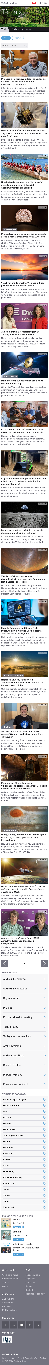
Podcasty (6, 1306)
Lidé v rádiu (31, 1282)
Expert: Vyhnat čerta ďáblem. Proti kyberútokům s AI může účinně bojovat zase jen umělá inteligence (21, 631)
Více (29, 29)
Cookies (5, 1358)
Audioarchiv (7, 1302)
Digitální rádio (11, 998)
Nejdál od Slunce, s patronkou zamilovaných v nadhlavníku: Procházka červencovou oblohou (22, 682)
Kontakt (29, 1290)
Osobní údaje (17, 1358)
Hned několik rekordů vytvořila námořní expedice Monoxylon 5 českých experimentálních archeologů (21, 185)
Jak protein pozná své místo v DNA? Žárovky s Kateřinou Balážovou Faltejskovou (20, 941)
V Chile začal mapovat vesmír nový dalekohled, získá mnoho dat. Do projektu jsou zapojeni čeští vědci (23, 579)
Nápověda (30, 1279)
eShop (5, 1286)
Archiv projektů (12, 1045)
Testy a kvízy (10, 1026)
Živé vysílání (8, 1299)
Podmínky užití (31, 1358)
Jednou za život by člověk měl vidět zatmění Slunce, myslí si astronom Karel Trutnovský (22, 734)
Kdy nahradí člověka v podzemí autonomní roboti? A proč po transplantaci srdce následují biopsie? (23, 481)
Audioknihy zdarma (14, 979)
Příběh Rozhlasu (12, 1074)
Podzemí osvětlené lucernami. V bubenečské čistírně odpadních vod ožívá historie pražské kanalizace (24, 786)
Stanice (5, 1282)
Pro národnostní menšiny (17, 1017)
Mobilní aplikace (9, 1310)
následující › (44, 963)
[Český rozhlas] (9, 3)
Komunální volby (10, 1279)
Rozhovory (17, 29)
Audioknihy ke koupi (15, 988)
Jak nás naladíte (33, 1275)
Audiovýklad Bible (13, 1055)
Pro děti (7, 1007)
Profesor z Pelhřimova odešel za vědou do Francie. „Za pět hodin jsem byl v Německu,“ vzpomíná (23, 82)
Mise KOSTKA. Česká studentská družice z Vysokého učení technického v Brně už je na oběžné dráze (24, 133)
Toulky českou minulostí (17, 1036)
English (43, 1358)
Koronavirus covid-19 (15, 1084)
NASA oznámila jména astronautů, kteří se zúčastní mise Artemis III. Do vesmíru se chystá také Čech (23, 889)
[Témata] (24, 16)
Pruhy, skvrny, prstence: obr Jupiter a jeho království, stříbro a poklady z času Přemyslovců (23, 837)
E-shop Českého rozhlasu (17, 1216)
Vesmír (18, 38)
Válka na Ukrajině (10, 1275)
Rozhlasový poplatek (35, 1294)
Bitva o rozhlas (11, 1065)
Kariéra (29, 1286)
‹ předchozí (4, 963)
